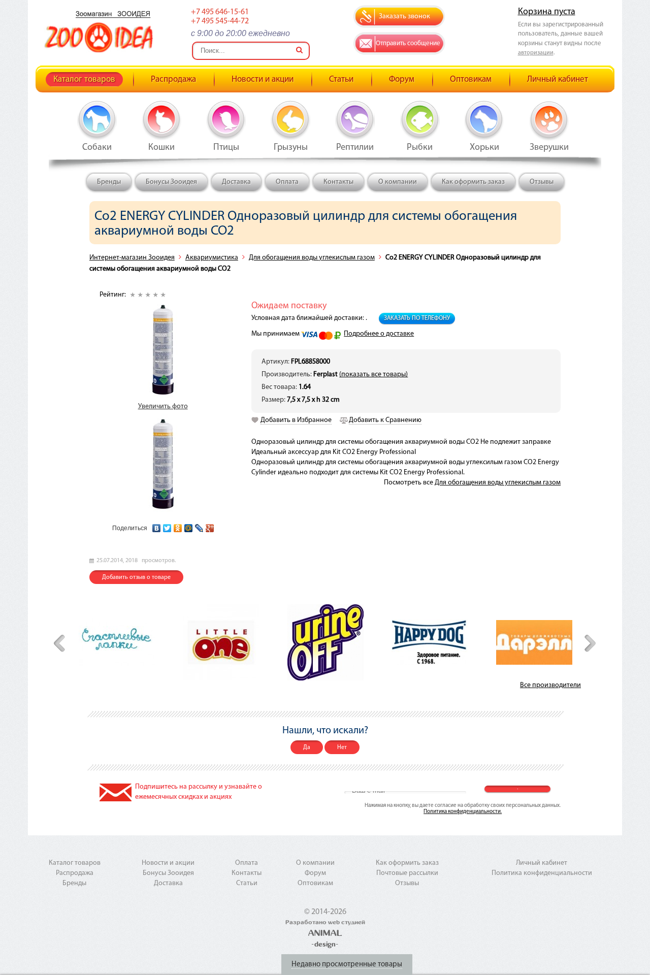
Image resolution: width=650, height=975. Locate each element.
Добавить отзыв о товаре (136, 577)
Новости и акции (263, 79)
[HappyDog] (430, 642)
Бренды (109, 182)
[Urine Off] (325, 642)
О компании (397, 182)
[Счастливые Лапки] (117, 642)
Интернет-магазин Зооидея (132, 258)
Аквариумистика (211, 258)
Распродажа (173, 79)
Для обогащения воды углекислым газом (312, 258)
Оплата (287, 182)
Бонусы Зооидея (171, 182)
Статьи (341, 79)
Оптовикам (471, 79)
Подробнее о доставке (379, 334)
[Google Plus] (210, 526)
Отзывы (542, 182)
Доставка (236, 182)
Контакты (338, 182)
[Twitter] (167, 526)
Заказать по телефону (417, 318)
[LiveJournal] (199, 526)
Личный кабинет (557, 79)
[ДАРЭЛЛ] (534, 642)
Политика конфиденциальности (542, 873)
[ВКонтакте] (156, 526)
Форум (401, 79)
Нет (342, 747)
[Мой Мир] (188, 526)
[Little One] (221, 642)
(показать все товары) (373, 374)
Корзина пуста (546, 12)
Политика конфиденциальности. (463, 812)
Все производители (550, 685)
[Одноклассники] (178, 526)
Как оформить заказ (473, 182)
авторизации (536, 53)
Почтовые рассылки (407, 873)
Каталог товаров (84, 79)
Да (306, 747)
